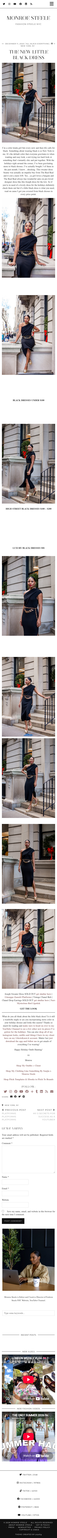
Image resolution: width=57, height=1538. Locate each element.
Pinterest (30, 1507)
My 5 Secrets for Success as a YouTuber (44, 1115)
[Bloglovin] (32, 1091)
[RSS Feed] (31, 4)
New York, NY (11, 1105)
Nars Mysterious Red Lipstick (36, 1002)
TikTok (29, 1491)
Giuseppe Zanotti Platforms (18, 997)
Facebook (30, 1499)
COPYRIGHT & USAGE (29, 1530)
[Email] (51, 1091)
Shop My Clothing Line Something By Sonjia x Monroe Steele (28, 1072)
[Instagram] (9, 4)
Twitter (30, 1475)
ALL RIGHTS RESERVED (42, 1523)
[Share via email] (11, 1096)
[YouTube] (15, 4)
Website (5, 1199)
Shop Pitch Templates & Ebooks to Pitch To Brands (28, 1079)
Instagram (29, 1483)
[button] (53, 4)
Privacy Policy (42, 1527)
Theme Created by (28, 1534)
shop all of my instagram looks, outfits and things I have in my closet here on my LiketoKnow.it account (28, 1035)
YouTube (30, 1515)
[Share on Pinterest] (24, 1096)
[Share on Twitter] (20, 1096)
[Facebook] (20, 4)
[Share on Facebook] (15, 1096)
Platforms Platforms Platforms (14, 1115)
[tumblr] (37, 1091)
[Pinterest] (15, 1091)
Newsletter (24, 1527)
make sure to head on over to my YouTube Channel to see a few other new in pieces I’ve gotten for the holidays (28, 1029)
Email (5, 1188)
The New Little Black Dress (28, 54)
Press (11, 1527)
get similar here (43, 994)
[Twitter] (4, 4)
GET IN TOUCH (43, 1525)
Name (5, 1176)
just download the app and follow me (29, 1039)
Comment (7, 1143)
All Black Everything (37, 44)
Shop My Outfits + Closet (28, 1065)
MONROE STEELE (28, 18)
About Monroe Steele (20, 1525)
